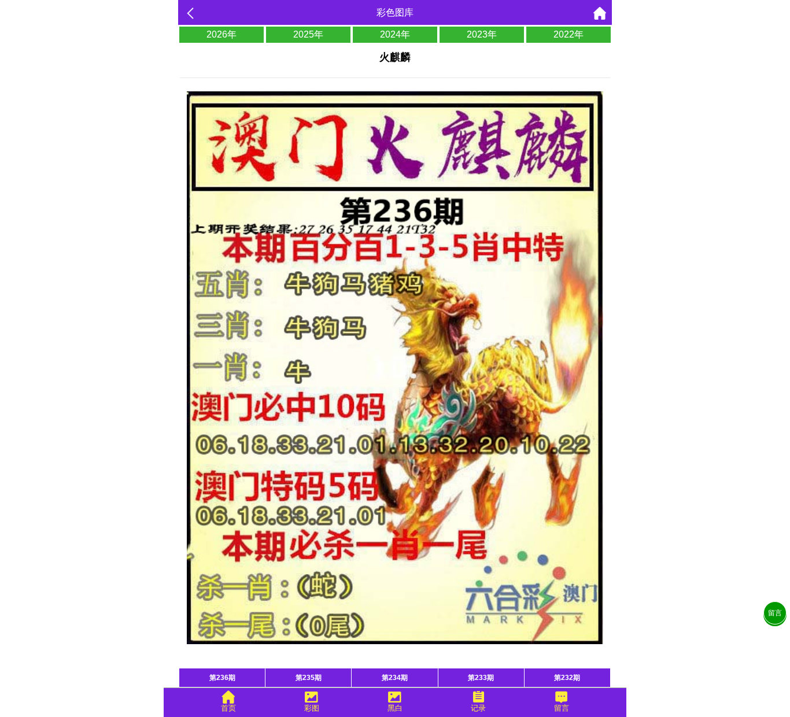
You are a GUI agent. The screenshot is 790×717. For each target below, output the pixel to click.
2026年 (221, 34)
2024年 (395, 34)
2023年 (482, 34)
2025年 (308, 34)
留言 (775, 613)
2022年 (568, 34)
